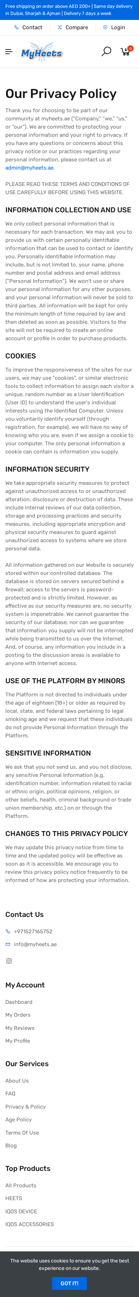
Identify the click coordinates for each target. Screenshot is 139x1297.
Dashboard (18, 1002)
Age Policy (18, 1119)
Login (117, 27)
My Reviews (20, 1028)
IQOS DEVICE (21, 1211)
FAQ (10, 1093)
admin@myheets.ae (29, 168)
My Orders (18, 1015)
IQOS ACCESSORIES (29, 1224)
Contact (31, 27)
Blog (11, 1145)
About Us (17, 1081)
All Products (20, 1185)
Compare (76, 27)
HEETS (13, 1198)
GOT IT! (69, 1283)
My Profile (17, 1041)
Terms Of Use (22, 1133)
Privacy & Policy (25, 1107)
